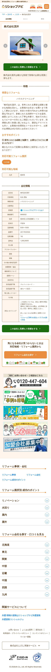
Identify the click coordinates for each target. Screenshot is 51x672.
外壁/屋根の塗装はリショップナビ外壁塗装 (21, 615)
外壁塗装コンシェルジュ (13, 619)
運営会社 (39, 630)
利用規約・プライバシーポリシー (16, 633)
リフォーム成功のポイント (14, 479)
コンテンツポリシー (40, 633)
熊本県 (10, 14)
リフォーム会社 (33, 474)
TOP (3, 14)
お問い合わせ (14, 630)
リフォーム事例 (9, 474)
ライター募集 (25, 637)
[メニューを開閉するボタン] (46, 6)
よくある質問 (27, 630)
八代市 (17, 14)
